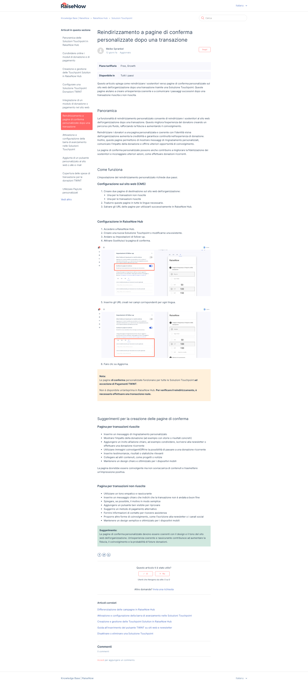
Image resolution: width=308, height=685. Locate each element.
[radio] (145, 573)
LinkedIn (109, 555)
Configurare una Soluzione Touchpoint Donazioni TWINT (75, 88)
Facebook (99, 555)
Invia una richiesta (163, 589)
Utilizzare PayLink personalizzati (72, 191)
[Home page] (73, 7)
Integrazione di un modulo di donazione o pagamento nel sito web (76, 104)
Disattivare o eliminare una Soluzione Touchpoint (125, 633)
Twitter (104, 555)
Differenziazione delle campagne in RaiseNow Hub (126, 609)
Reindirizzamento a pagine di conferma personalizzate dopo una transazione (76, 121)
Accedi (100, 660)
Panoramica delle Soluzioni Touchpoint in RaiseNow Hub (75, 41)
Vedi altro (66, 199)
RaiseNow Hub (100, 18)
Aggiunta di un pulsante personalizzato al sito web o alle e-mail (76, 161)
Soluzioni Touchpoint (121, 18)
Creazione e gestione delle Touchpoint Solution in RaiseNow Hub (77, 72)
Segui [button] (204, 49)
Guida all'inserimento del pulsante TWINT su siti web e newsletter (134, 627)
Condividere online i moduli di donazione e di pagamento (76, 57)
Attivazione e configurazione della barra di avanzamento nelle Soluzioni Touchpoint (74, 142)
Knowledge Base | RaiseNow (75, 18)
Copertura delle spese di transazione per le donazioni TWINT (76, 177)
